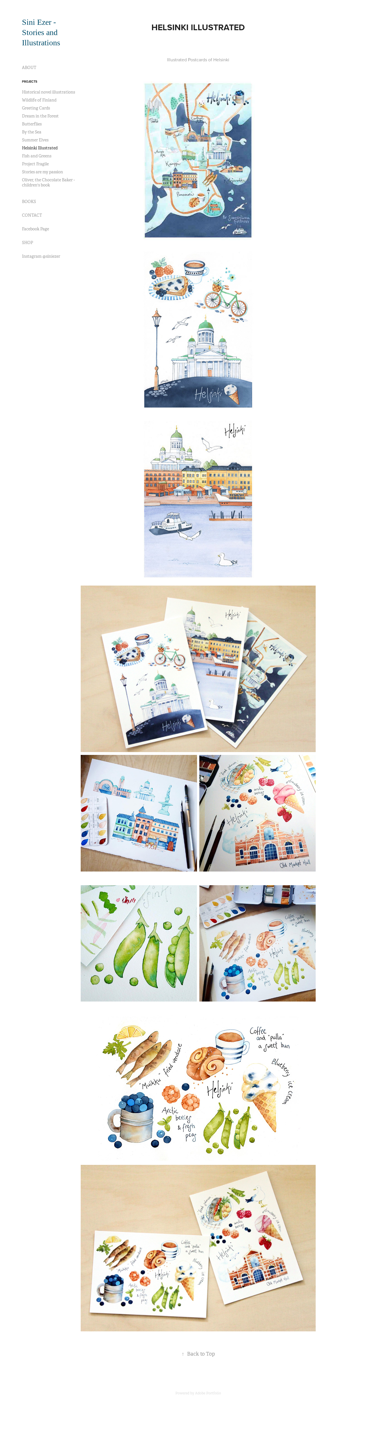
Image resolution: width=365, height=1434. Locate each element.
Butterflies (32, 124)
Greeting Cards (36, 108)
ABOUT (29, 67)
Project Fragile (35, 163)
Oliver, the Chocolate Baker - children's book (48, 182)
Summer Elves (35, 140)
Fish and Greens (36, 156)
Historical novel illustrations (48, 92)
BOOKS (29, 201)
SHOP (27, 242)
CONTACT (32, 215)
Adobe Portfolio (208, 1393)
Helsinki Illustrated (40, 148)
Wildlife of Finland (39, 100)
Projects (29, 81)
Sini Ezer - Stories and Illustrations (41, 32)
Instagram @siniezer (41, 256)
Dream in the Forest (40, 116)
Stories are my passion (42, 171)
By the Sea (31, 132)
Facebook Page (35, 228)
